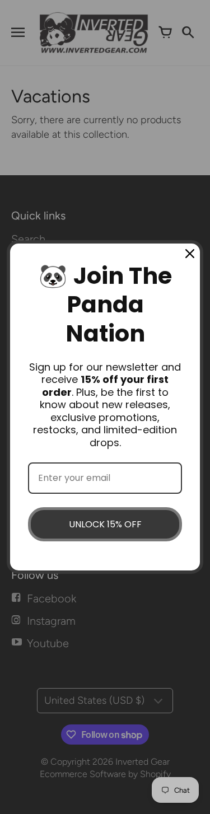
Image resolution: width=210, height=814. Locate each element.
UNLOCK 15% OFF (105, 524)
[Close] (189, 253)
